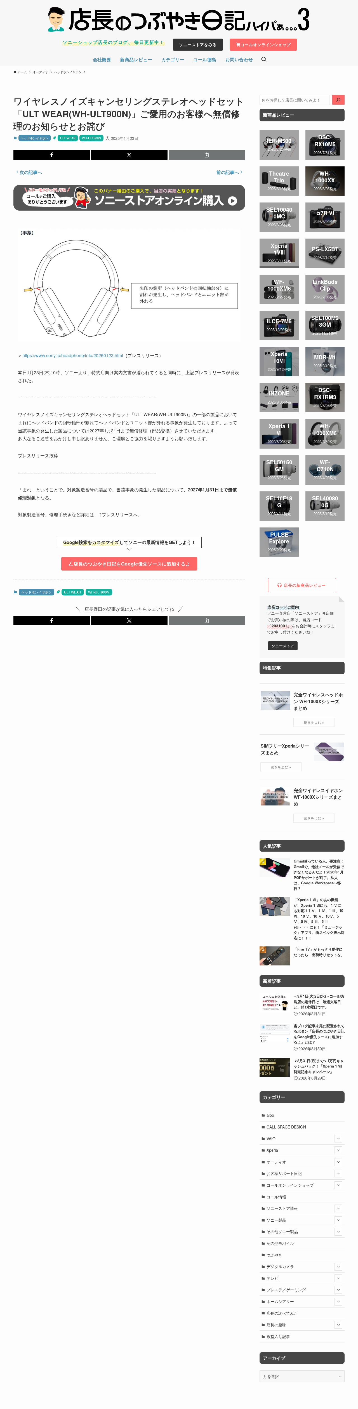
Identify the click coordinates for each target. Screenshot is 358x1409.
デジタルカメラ (280, 1266)
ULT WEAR (68, 138)
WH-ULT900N (91, 138)
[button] (51, 155)
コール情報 (276, 1197)
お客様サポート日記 (284, 1173)
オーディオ (276, 1162)
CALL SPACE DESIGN (286, 1127)
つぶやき (274, 1255)
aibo (270, 1115)
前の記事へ (227, 172)
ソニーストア (283, 645)
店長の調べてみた (282, 1313)
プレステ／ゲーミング (286, 1289)
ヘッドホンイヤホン (34, 138)
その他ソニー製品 (282, 1231)
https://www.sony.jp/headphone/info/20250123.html (72, 355)
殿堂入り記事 (278, 1336)
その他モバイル (280, 1243)
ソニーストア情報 (282, 1208)
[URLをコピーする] (207, 155)
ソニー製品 (276, 1220)
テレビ (272, 1278)
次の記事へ (31, 172)
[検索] (338, 100)
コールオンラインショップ (290, 1185)
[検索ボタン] (264, 59)
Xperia (272, 1150)
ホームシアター (280, 1301)
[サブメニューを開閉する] (338, 1138)
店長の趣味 (276, 1324)
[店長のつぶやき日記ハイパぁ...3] (179, 19)
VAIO (271, 1138)
